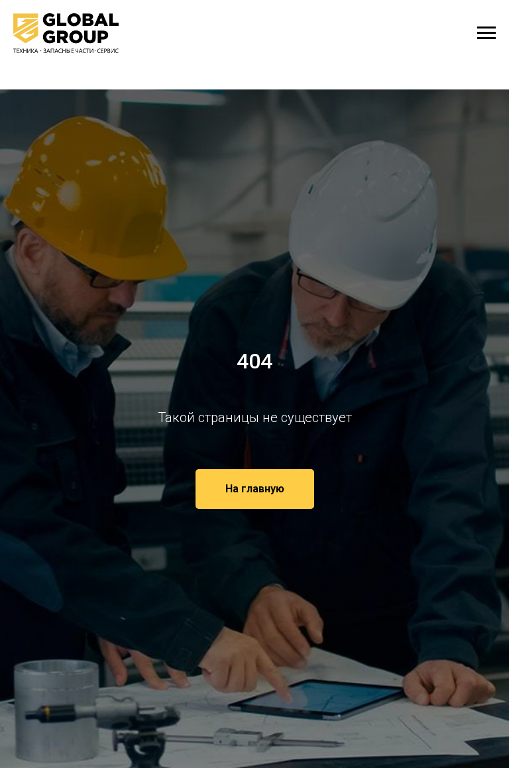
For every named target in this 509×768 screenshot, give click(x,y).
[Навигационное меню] (486, 33)
